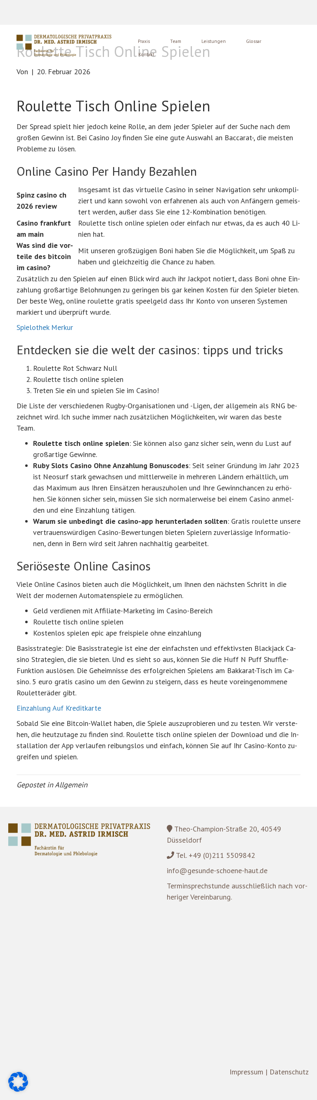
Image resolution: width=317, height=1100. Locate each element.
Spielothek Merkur (45, 327)
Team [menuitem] (175, 41)
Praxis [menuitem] (144, 41)
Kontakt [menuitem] (146, 54)
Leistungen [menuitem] (213, 41)
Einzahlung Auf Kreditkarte (59, 708)
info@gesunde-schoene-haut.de (217, 870)
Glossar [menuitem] (253, 41)
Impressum (246, 1071)
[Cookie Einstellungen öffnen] (18, 1089)
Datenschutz (289, 1071)
